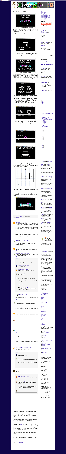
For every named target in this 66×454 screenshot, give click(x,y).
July (42, 103)
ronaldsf (17, 319)
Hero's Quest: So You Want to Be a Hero (46, 303)
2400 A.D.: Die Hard (44, 121)
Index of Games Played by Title (45, 15)
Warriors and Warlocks (44, 32)
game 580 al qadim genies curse (46, 182)
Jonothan (17, 248)
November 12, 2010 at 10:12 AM (22, 248)
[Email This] (25, 216)
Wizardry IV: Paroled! (45, 116)
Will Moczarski (20, 269)
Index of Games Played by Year (45, 16)
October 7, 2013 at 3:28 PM (25, 354)
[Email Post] (23, 216)
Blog (42, 11)
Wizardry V (42, 318)
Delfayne (42, 173)
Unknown (17, 222)
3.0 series (43, 312)
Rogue (42, 316)
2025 (42, 146)
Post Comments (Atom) (20, 442)
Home (25, 441)
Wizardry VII (45, 330)
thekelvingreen (43, 207)
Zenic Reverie (20, 265)
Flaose (42, 198)
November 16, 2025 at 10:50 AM (24, 376)
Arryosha (42, 217)
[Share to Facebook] (28, 216)
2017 (42, 137)
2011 (42, 130)
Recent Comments (43, 12)
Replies (17, 258)
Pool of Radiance (43, 292)
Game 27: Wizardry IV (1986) (46, 112)
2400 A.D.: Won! (44, 122)
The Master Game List (44, 14)
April (43, 100)
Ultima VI (43, 336)
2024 (42, 145)
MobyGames (42, 58)
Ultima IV (42, 307)
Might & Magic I (43, 297)
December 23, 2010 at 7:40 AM (23, 294)
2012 (42, 131)
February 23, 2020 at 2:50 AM (24, 287)
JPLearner (42, 164)
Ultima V (44, 331)
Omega (42, 305)
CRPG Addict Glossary (44, 18)
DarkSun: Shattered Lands (44, 293)
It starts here (28, 30)
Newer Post (14, 441)
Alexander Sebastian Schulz (19, 347)
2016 (42, 136)
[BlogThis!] (26, 216)
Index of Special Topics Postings (45, 17)
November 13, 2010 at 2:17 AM (25, 253)
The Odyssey (42, 31)
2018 (42, 138)
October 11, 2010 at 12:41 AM (22, 222)
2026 (42, 147)
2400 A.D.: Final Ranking (45, 123)
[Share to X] (27, 216)
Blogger (40, 447)
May (43, 101)
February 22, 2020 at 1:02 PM (25, 273)
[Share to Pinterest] (29, 216)
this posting (46, 42)
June (43, 102)
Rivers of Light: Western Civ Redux (46, 126)
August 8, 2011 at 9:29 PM (22, 307)
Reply (16, 230)
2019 (42, 139)
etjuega (42, 188)
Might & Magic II (43, 299)
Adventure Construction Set (46, 344)
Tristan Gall (19, 273)
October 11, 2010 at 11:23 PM (24, 240)
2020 (42, 140)
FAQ (44, 272)
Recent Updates (43, 19)
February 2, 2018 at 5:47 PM (25, 265)
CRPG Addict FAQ (43, 13)
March (43, 99)
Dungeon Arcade (43, 30)
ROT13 (21, 424)
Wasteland (42, 306)
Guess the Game (44, 118)
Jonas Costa (42, 161)
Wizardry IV (17, 217)
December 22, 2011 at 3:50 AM (22, 319)
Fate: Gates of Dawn (43, 311)
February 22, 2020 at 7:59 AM (26, 269)
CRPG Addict (17, 240)
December (43, 129)
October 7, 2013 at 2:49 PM (27, 347)
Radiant (19, 376)
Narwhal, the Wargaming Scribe (22, 381)
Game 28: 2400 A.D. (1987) (45, 117)
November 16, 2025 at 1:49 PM (31, 381)
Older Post (36, 441)
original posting (45, 251)
